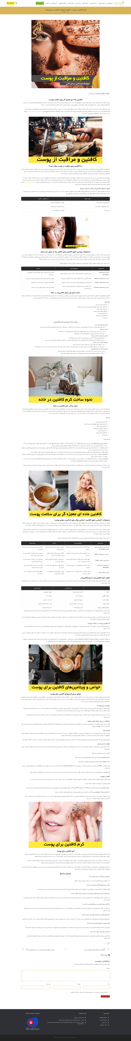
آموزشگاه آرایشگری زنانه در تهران (34, 111)
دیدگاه (108, 968)
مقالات (104, 943)
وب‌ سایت (48, 984)
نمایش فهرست (92, 93)
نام (109, 984)
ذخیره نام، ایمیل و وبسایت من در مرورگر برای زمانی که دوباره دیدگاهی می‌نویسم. (89, 992)
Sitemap (55, 1037)
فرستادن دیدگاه (105, 996)
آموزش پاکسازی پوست (30, 182)
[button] (16, 3)
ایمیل (78, 984)
